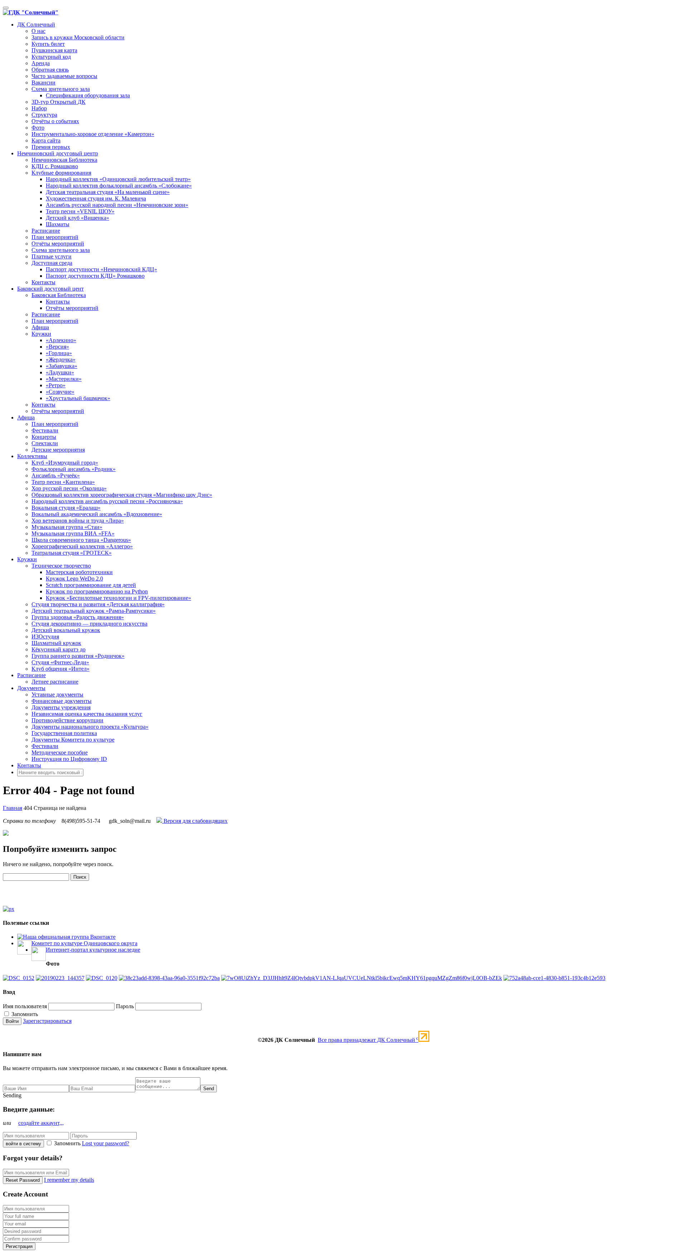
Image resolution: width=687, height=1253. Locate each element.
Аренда (40, 63)
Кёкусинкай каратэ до (58, 649)
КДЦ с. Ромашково (54, 166)
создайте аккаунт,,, (41, 1123)
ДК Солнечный (36, 24)
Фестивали (44, 430)
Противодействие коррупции (67, 720)
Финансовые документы (61, 701)
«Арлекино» (61, 340)
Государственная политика (64, 733)
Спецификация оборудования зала (88, 95)
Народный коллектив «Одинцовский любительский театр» (118, 179)
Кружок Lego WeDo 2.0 (74, 578)
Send (208, 1088)
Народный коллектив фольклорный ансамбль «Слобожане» (119, 186)
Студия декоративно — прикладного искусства (89, 624)
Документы (31, 688)
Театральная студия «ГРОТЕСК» (71, 553)
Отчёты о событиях (55, 121)
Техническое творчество (61, 566)
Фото (37, 128)
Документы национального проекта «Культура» (89, 727)
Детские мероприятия (58, 450)
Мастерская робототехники (79, 572)
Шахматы (57, 224)
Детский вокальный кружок (65, 630)
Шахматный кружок (56, 643)
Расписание (45, 231)
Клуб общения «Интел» (60, 669)
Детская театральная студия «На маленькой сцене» (108, 192)
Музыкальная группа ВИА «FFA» (72, 533)
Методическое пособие (59, 752)
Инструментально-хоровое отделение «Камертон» (92, 134)
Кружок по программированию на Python (97, 591)
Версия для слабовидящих (195, 821)
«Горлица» (59, 353)
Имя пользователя (25, 1006)
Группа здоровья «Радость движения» (77, 617)
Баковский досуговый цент (50, 289)
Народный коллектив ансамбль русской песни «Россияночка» (107, 501)
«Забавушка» (61, 366)
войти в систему (23, 1143)
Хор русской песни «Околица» (69, 488)
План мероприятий (54, 237)
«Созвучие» (60, 392)
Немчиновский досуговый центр (57, 153)
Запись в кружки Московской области (78, 37)
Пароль (125, 1006)
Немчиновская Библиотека (64, 160)
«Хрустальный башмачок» (78, 398)
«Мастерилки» (64, 379)
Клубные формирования (61, 173)
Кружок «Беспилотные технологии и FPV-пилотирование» (118, 598)
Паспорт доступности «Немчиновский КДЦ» (101, 269)
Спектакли (44, 443)
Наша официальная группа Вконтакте (69, 937)
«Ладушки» (60, 372)
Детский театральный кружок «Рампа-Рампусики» (93, 611)
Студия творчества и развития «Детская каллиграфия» (98, 604)
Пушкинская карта (54, 50)
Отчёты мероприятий (57, 244)
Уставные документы (57, 694)
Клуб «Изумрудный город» (64, 463)
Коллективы (32, 456)
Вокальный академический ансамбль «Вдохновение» (96, 514)
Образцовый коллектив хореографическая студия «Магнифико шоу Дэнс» (121, 495)
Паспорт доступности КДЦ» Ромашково (95, 276)
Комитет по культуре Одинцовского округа (84, 943)
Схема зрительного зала (60, 89)
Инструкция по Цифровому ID (69, 759)
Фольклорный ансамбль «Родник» (73, 469)
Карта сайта (45, 140)
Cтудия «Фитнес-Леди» (60, 662)
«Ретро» (55, 385)
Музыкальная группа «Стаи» (66, 527)
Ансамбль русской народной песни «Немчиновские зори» (117, 205)
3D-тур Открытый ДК (58, 102)
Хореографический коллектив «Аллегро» (82, 546)
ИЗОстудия (45, 636)
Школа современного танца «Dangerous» (81, 540)
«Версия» (57, 347)
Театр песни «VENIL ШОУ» (80, 211)
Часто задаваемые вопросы (64, 76)
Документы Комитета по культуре (72, 740)
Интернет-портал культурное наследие (93, 950)
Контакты (43, 282)
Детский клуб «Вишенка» (77, 218)
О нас (38, 31)
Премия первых (50, 147)
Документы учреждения (61, 707)
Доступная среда (51, 263)
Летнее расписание (54, 682)
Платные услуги (51, 256)
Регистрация (19, 1246)
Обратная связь (50, 70)
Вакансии (43, 82)
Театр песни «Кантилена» (63, 482)
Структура (44, 115)
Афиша (40, 327)
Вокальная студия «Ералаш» (66, 508)
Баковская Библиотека (58, 295)
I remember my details (69, 1180)
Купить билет (48, 44)
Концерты (43, 437)
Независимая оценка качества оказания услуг (86, 714)
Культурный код (51, 57)
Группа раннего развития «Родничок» (78, 656)
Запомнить (24, 1014)
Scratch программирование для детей (91, 585)
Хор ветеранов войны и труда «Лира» (77, 521)
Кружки (41, 334)
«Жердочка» (60, 359)
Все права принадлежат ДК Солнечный (368, 1040)
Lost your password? (105, 1143)
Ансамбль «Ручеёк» (55, 475)
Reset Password (23, 1180)
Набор (39, 108)
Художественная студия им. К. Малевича (96, 198)
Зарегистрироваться (47, 1021)
